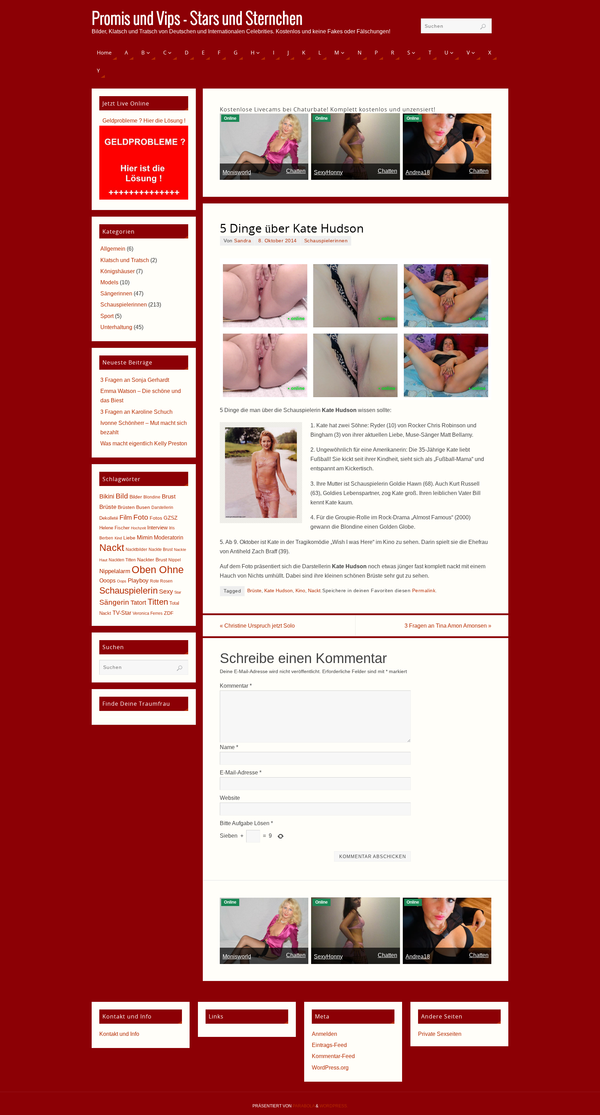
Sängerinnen (116, 293)
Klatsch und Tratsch (124, 260)
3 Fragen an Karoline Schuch (136, 412)
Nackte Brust (161, 549)
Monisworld (237, 172)
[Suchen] (483, 26)
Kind (118, 538)
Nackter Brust (152, 559)
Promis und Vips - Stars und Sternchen (197, 19)
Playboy (138, 580)
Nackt (314, 590)
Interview (157, 527)
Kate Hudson (278, 590)
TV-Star (121, 613)
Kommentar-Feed (333, 1056)
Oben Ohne (158, 569)
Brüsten (126, 507)
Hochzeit (138, 528)
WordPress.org (330, 1068)
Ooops (107, 581)
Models (109, 282)
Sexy (166, 591)
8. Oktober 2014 (277, 240)
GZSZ (170, 518)
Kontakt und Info (119, 1034)
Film (125, 517)
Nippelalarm (114, 571)
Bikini (106, 496)
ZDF (169, 613)
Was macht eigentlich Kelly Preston (143, 443)
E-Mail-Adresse (240, 773)
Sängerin (114, 602)
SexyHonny (328, 172)
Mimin (144, 537)
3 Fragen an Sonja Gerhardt (134, 380)
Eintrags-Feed (329, 1045)
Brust (169, 496)
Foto (140, 517)
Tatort (138, 602)
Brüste (254, 590)
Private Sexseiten (439, 1034)
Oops (121, 581)
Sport (107, 316)
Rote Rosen (161, 581)
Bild (122, 496)
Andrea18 (418, 172)
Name (229, 747)
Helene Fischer (114, 527)
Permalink (424, 590)
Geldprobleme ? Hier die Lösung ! (143, 121)
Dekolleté (108, 518)
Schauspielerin (128, 590)
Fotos (156, 518)
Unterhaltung (116, 327)
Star (177, 592)
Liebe (129, 537)
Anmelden (324, 1034)
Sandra (242, 240)
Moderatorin (168, 537)
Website (230, 798)
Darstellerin (162, 507)
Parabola (304, 1106)
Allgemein (112, 249)
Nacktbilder (136, 549)
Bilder (136, 497)
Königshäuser (117, 271)
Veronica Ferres (147, 613)
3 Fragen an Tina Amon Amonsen (448, 626)
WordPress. (333, 1106)
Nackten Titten (122, 560)
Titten (158, 601)
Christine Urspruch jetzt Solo (257, 626)
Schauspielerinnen (326, 240)
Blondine (151, 497)
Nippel (174, 560)
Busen (143, 507)
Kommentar (236, 686)
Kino (300, 590)
